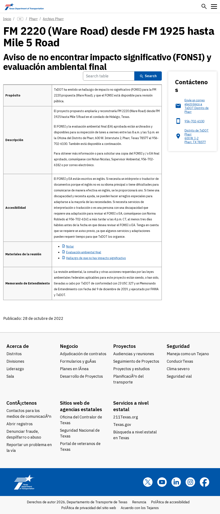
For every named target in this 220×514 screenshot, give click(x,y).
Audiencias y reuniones (133, 353)
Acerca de (17, 346)
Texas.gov (122, 424)
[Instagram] (190, 482)
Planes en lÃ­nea (74, 368)
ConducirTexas (180, 361)
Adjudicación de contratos (83, 353)
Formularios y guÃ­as (78, 361)
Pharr (33, 19)
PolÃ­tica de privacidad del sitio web (88, 508)
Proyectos (124, 346)
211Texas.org (125, 417)
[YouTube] (162, 482)
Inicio (7, 19)
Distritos (14, 353)
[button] (204, 6)
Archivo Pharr (53, 19)
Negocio (69, 346)
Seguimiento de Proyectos (136, 361)
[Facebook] (204, 482)
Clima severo (178, 368)
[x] (148, 482)
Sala (10, 376)
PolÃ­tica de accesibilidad (170, 502)
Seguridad (178, 346)
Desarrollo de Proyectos (81, 376)
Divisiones (15, 361)
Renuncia (139, 502)
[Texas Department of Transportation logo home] (24, 6)
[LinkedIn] (176, 482)
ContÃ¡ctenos (21, 403)
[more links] (20, 19)
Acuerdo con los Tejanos (140, 508)
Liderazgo (15, 368)
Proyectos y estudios (131, 368)
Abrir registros (19, 423)
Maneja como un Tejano (188, 353)
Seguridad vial (179, 376)
